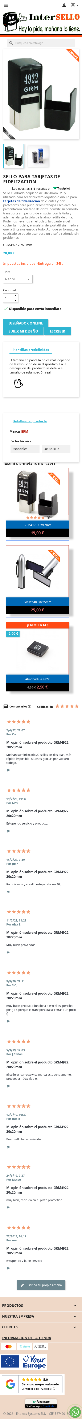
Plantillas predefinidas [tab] (31, 350)
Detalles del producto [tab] (30, 421)
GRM (24, 431)
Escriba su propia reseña (41, 1285)
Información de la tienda (26, 1338)
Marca (14, 431)
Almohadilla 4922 (37, 679)
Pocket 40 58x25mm (37, 602)
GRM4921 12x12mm (38, 525)
